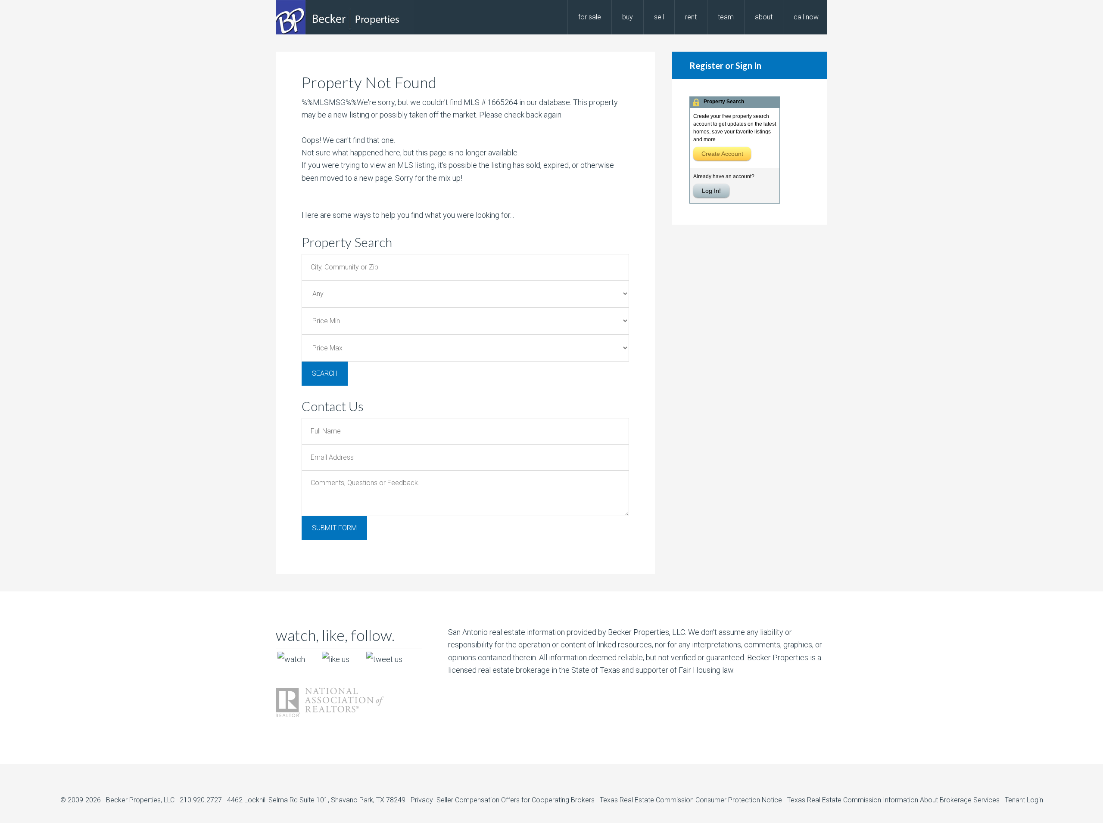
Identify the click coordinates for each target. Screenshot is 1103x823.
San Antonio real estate (486, 632)
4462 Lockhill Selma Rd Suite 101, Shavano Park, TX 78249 (316, 800)
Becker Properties (345, 17)
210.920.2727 (201, 800)
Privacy (422, 800)
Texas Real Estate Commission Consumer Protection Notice (691, 800)
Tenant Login (1024, 800)
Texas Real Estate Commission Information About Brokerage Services (894, 800)
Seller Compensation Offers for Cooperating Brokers (515, 800)
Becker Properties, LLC (140, 800)
